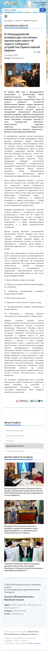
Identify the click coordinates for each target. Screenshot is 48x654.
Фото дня (10, 441)
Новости (18, 21)
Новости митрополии (14, 431)
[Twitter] (34, 400)
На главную (8, 21)
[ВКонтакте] (31, 400)
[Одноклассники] (37, 400)
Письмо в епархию (39, 2)
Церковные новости (30, 21)
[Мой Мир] (39, 400)
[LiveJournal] (42, 400)
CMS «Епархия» (35, 643)
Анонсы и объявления (15, 436)
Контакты (43, 4)
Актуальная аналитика (15, 451)
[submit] (43, 10)
